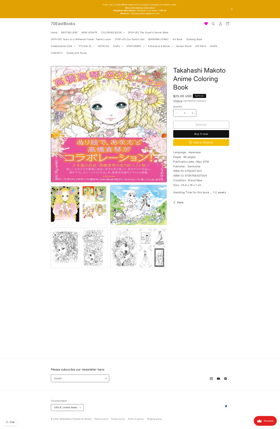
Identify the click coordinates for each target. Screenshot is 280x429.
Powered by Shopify (82, 419)
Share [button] (180, 202)
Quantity (177, 106)
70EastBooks (65, 419)
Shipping (177, 101)
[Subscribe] (105, 378)
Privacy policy (118, 419)
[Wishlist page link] (206, 24)
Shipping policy (154, 419)
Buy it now (201, 133)
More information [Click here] (140, 7)
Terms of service (136, 419)
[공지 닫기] (231, 9)
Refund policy (101, 419)
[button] (112, 32)
